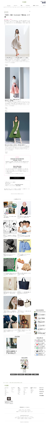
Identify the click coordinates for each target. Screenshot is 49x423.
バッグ (5, 389)
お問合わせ (26, 411)
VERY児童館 (19, 388)
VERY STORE (41, 389)
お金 (24, 393)
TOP (4, 382)
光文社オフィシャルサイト (30, 411)
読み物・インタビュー (36, 5)
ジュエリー (6, 390)
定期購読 (35, 374)
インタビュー (32, 389)
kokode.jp (19, 418)
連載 (31, 388)
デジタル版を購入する (20, 374)
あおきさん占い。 (41, 387)
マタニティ (6, 394)
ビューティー (15, 5)
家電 (24, 394)
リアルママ (19, 394)
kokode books (26, 418)
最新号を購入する (13, 374)
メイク (12, 388)
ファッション (8, 5)
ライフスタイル (28, 5)
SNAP (5, 393)
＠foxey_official (18, 185)
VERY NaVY (41, 393)
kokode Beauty (22, 418)
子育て (21, 5)
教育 (18, 393)
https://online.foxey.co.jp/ (19, 184)
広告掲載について (18, 411)
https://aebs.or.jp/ (11, 403)
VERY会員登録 (41, 395)
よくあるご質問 (22, 411)
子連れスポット (19, 389)
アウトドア (25, 390)
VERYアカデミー (32, 390)
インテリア (25, 389)
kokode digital (30, 418)
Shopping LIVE (41, 391)
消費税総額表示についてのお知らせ (24, 407)
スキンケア (13, 389)
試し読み (28, 374)
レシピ (24, 388)
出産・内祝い (19, 390)
